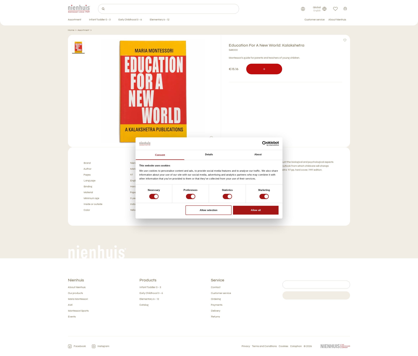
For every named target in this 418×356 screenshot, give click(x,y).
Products (147, 280)
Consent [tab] (160, 155)
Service (217, 280)
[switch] (190, 196)
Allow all (256, 210)
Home (71, 30)
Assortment (83, 30)
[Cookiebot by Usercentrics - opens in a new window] (264, 143)
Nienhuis (76, 280)
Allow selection (208, 210)
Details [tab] (209, 154)
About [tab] (258, 154)
